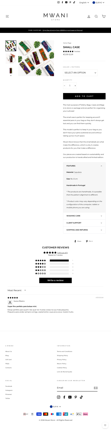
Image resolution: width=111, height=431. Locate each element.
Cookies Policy (62, 368)
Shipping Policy (62, 355)
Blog (7, 355)
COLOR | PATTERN (71, 67)
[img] (13, 298)
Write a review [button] (55, 280)
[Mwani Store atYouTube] (70, 397)
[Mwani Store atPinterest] (75, 397)
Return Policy (61, 364)
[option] (55, 30)
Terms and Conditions (64, 351)
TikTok (7, 398)
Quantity (67, 80)
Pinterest (8, 394)
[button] (68, 51)
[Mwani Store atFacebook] (64, 397)
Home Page (67, 43)
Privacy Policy (61, 359)
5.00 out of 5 (62, 253)
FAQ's (7, 364)
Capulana (77, 172)
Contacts (8, 368)
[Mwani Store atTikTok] (81, 397)
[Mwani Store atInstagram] (58, 397)
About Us (8, 351)
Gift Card (8, 359)
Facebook (8, 386)
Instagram (9, 390)
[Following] (10, 74)
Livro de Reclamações (64, 372)
